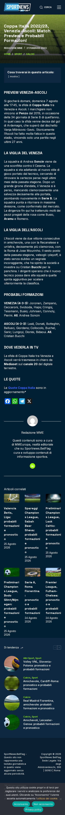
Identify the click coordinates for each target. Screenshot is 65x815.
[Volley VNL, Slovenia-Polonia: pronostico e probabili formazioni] (12, 664)
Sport (38, 658)
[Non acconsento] (60, 799)
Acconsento (21, 804)
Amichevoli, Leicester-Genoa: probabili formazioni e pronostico (41, 724)
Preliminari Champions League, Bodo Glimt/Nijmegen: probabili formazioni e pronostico (11, 604)
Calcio (27, 677)
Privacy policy (33, 809)
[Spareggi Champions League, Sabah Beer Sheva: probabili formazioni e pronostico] (32, 498)
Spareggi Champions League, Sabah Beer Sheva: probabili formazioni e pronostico (32, 530)
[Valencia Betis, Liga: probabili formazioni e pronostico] (12, 498)
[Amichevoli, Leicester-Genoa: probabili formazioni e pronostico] (12, 722)
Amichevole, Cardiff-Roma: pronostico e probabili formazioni (41, 684)
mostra (14, 76)
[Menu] (59, 7)
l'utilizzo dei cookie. (47, 798)
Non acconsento (43, 804)
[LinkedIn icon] (32, 466)
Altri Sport (28, 658)
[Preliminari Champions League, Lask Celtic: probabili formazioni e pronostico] (53, 498)
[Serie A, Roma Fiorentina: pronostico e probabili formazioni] (32, 572)
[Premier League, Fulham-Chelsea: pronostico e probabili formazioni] (53, 572)
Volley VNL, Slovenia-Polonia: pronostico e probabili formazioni (37, 665)
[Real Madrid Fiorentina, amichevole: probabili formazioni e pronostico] (12, 703)
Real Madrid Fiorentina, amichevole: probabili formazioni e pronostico (38, 704)
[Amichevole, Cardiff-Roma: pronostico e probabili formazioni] (12, 683)
